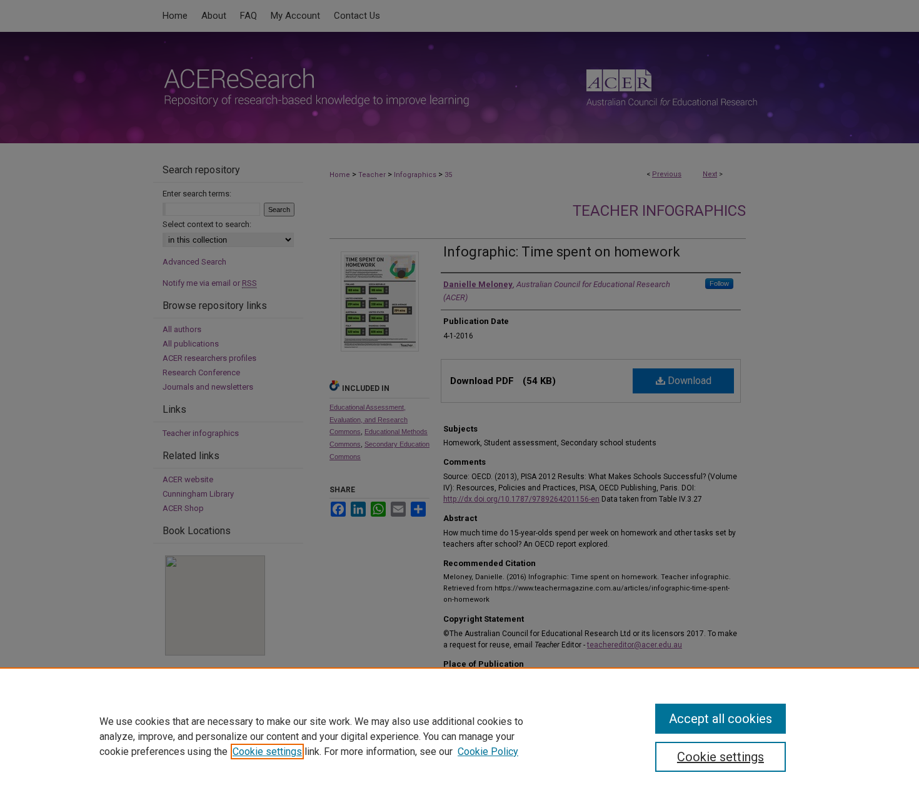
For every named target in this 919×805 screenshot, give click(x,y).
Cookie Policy (488, 751)
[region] (459, 736)
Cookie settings (267, 751)
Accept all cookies (720, 718)
